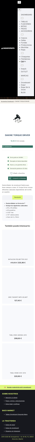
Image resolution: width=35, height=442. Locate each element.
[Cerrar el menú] (19, 9)
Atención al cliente (11, 397)
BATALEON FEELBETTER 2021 (18, 259)
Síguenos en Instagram (13, 431)
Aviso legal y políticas (13, 404)
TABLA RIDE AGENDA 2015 (18, 335)
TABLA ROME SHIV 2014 (18, 373)
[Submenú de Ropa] (22, 53)
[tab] (17, 197)
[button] (17, 178)
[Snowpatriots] (8, 48)
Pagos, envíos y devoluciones (15, 401)
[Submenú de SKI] (22, 65)
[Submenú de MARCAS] (22, 79)
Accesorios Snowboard (7, 101)
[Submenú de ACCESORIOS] (22, 34)
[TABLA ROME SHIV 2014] (18, 346)
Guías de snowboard (12, 428)
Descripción (17, 197)
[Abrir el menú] (19, 2)
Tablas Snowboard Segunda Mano (17, 414)
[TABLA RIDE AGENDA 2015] (18, 308)
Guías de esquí (10, 425)
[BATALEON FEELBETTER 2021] (18, 232)
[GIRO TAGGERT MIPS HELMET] (18, 270)
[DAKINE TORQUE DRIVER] (17, 131)
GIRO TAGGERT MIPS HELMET (18, 297)
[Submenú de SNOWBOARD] (22, 18)
